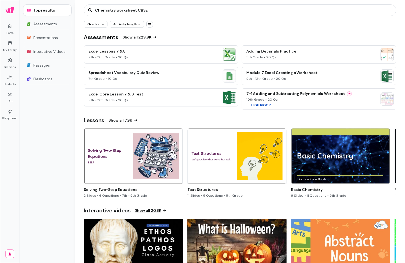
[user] (10, 254)
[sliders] (149, 24)
